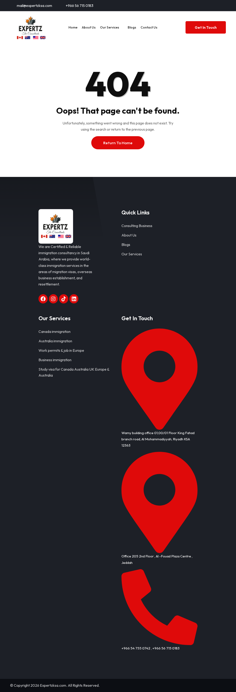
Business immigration (54, 360)
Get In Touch (206, 27)
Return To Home (118, 142)
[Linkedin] (74, 298)
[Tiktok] (63, 298)
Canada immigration (54, 331)
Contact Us (149, 27)
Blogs (132, 27)
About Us (89, 27)
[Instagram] (53, 298)
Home (72, 27)
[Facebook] (43, 298)
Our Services (109, 27)
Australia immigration (55, 341)
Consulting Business (136, 225)
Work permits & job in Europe (61, 350)
